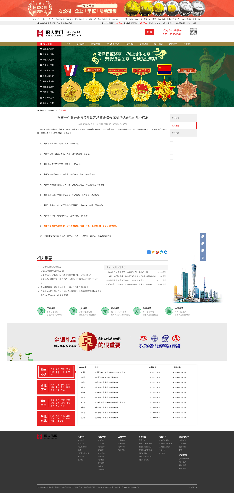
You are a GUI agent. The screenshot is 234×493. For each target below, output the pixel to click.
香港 (194, 19)
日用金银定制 (48, 97)
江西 (85, 19)
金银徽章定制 (48, 70)
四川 (122, 19)
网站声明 (182, 465)
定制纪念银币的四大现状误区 (53, 270)
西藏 (131, 19)
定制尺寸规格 (164, 440)
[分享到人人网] (166, 252)
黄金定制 (47, 43)
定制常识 (175, 118)
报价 (189, 23)
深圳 (58, 19)
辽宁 (179, 19)
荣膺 (79, 450)
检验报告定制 (48, 86)
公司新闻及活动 (83, 453)
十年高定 (121, 440)
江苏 (71, 19)
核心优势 (158, 43)
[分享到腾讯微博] (161, 252)
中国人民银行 (143, 453)
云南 (113, 19)
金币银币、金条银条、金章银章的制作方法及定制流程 (129, 284)
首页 (68, 43)
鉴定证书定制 (48, 92)
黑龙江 (189, 19)
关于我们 (187, 43)
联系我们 (81, 459)
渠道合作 (101, 469)
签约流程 (101, 463)
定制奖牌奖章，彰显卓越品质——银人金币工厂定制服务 (64, 287)
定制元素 (101, 446)
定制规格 (101, 450)
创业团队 (81, 456)
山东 (94, 19)
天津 (174, 19)
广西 (67, 19)
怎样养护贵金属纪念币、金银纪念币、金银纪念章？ (128, 272)
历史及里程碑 (112, 43)
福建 (81, 19)
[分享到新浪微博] (157, 252)
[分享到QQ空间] (153, 252)
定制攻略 (101, 443)
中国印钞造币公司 (145, 456)
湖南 (99, 19)
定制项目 (95, 43)
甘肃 (140, 19)
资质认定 (81, 443)
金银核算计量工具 (165, 443)
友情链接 (192, 487)
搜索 (149, 32)
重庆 (127, 19)
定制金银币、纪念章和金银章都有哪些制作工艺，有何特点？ (66, 274)
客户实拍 (121, 450)
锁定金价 (101, 466)
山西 (159, 19)
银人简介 (81, 440)
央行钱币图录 (184, 458)
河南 (108, 19)
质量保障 (143, 43)
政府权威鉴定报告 (145, 446)
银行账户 (182, 462)
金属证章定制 (48, 75)
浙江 (76, 19)
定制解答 (101, 459)
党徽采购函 (180, 23)
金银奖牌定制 (48, 59)
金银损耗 (101, 456)
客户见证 (121, 443)
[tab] (56, 372)
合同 (194, 23)
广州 (53, 19)
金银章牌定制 (48, 48)
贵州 (117, 19)
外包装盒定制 (48, 81)
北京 (44, 19)
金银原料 (101, 453)
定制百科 (175, 133)
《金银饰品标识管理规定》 (52, 266)
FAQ (180, 450)
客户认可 (121, 446)
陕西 (136, 19)
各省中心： (37, 19)
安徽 (90, 19)
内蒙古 (169, 19)
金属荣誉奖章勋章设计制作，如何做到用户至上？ (127, 280)
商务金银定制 (48, 102)
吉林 (184, 19)
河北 (163, 19)
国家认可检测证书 (145, 443)
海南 (62, 19)
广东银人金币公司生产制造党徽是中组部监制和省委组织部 (131, 276)
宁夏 (145, 19)
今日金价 (162, 450)
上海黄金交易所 (164, 446)
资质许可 (81, 43)
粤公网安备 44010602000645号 (127, 487)
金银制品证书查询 (145, 450)
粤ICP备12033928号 (106, 487)
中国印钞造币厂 (144, 459)
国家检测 (129, 43)
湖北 (104, 19)
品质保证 (142, 440)
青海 (150, 19)
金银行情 (162, 453)
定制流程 (173, 43)
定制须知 (51, 110)
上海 (48, 19)
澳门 (199, 19)
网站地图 (182, 468)
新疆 (154, 19)
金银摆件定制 (48, 65)
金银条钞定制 (48, 54)
